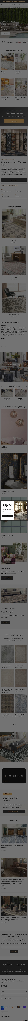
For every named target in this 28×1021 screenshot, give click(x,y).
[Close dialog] (26, 502)
